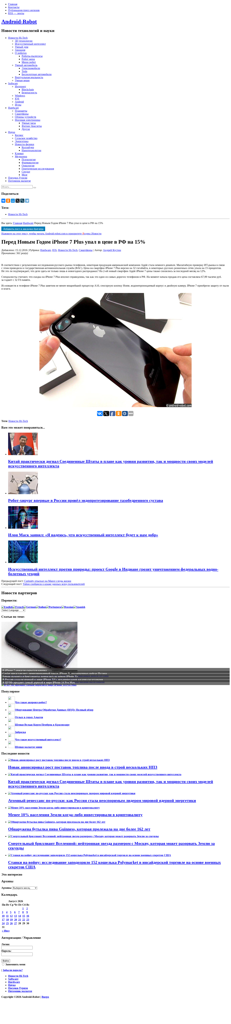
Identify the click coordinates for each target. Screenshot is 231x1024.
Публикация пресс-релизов (24, 10)
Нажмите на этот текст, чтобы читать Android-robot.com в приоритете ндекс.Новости (51, 233)
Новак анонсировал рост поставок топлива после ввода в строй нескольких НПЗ (82, 767)
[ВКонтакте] (3, 201)
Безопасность (29, 92)
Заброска (20, 732)
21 (19, 919)
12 (11, 915)
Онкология (28, 165)
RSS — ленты (16, 13)
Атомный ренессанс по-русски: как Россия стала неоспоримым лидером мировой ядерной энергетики (102, 800)
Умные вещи (22, 80)
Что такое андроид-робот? (31, 702)
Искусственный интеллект (30, 43)
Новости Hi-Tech (18, 37)
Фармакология (30, 162)
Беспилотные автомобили (37, 74)
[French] (18, 607)
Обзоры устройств (25, 116)
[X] (18, 201)
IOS (17, 98)
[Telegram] (27, 201)
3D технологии (23, 40)
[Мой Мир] (13, 201)
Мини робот (29, 62)
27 (15, 923)
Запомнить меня (15, 964)
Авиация (20, 50)
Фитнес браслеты (32, 126)
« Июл (5, 930)
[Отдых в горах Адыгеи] (11, 717)
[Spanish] (79, 607)
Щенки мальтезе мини (28, 747)
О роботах (21, 53)
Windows (20, 95)
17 (3, 919)
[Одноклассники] (8, 201)
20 (15, 919)
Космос (19, 135)
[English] (7, 607)
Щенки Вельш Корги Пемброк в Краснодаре (42, 724)
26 (11, 923)
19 (11, 919)
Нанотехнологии (31, 150)
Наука (11, 132)
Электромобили (31, 68)
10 (3, 915)
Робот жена (28, 59)
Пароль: (6, 950)
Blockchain (28, 89)
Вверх (45, 996)
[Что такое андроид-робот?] (11, 702)
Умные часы (29, 123)
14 (19, 915)
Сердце (26, 171)
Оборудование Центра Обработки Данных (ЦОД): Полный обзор (54, 709)
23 (27, 919)
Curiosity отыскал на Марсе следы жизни (47, 581)
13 (15, 915)
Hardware (13, 107)
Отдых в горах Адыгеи (29, 717)
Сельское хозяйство (26, 138)
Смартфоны (22, 113)
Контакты (13, 7)
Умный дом (21, 46)
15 (23, 915)
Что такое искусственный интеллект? (38, 739)
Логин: (5, 944)
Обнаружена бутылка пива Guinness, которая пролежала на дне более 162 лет (79, 829)
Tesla (24, 71)
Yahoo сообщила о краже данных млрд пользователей (54, 584)
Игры (18, 104)
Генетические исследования (38, 168)
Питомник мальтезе (19, 180)
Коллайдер (28, 147)
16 (27, 915)
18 (7, 919)
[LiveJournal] (22, 201)
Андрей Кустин (112, 250)
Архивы (6, 887)
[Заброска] (11, 732)
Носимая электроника (27, 120)
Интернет (20, 86)
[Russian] (67, 607)
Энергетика (21, 141)
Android (19, 101)
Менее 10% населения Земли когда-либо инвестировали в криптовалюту (75, 815)
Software (13, 83)
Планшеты (21, 110)
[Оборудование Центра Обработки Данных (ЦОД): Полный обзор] (11, 709)
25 (7, 923)
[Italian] (41, 607)
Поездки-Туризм (17, 177)
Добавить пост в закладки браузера (23, 228)
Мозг (25, 174)
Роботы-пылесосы (32, 56)
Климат (19, 153)
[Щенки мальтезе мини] (11, 747)
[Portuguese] (54, 607)
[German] (30, 607)
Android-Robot (19, 21)
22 (23, 919)
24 (3, 923)
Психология (29, 159)
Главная (12, 4)
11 (7, 915)
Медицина (21, 156)
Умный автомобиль (26, 65)
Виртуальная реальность (29, 77)
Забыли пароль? (13, 970)
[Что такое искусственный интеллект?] (11, 739)
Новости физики (24, 144)
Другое (26, 129)
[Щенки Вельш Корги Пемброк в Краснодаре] (11, 724)
